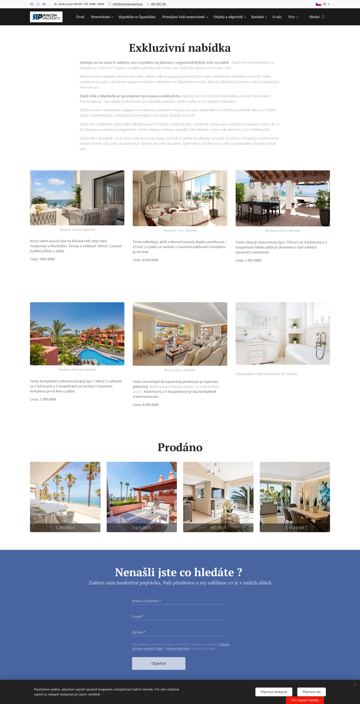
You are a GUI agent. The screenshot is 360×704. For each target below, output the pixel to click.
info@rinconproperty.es (127, 4)
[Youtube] (44, 4)
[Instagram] (37, 4)
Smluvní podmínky (177, 648)
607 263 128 (158, 4)
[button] (317, 17)
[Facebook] (31, 4)
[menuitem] (81, 17)
